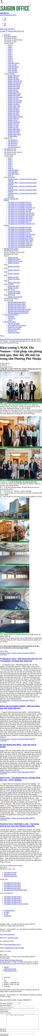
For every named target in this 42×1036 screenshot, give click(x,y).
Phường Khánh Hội (14, 122)
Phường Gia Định (13, 92)
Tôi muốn (3, 1003)
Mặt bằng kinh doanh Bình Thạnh (18, 311)
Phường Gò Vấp (13, 127)
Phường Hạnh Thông (14, 134)
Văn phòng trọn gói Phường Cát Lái (19, 232)
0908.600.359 (9, 948)
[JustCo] (25, 191)
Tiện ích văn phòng (10, 322)
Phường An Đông (13, 125)
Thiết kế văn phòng (14, 332)
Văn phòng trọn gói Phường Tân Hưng (20, 220)
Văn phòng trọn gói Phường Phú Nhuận (20, 216)
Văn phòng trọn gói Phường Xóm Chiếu (20, 241)
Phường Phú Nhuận (14, 84)
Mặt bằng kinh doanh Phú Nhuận (18, 313)
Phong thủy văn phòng (15, 327)
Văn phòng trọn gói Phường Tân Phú (19, 211)
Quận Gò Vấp (12, 65)
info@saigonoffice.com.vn (12, 944)
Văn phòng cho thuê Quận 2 (12, 898)
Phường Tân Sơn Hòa (14, 83)
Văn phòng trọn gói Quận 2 (12, 884)
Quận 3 (10, 49)
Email (2, 1009)
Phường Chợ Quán (14, 133)
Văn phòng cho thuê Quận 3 (12, 900)
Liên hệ (10, 320)
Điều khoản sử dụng (10, 970)
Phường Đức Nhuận (14, 95)
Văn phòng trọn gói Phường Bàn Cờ (19, 222)
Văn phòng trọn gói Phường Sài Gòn (19, 202)
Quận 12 (10, 175)
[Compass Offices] (25, 195)
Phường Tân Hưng (14, 115)
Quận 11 (10, 61)
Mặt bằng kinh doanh (10, 876)
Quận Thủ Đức (12, 70)
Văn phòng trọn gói (10, 149)
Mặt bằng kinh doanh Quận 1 (17, 302)
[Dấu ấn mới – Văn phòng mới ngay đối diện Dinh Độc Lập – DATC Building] (17, 772)
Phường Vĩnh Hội (13, 273)
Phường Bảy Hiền (13, 113)
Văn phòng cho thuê (10, 36)
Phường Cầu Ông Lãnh (15, 97)
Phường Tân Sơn (13, 288)
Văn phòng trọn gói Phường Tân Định (20, 206)
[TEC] (25, 188)
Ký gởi (6, 914)
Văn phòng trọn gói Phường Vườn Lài (20, 243)
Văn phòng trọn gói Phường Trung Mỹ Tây (21, 224)
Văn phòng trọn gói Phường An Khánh (20, 209)
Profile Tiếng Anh (16, 960)
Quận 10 (10, 59)
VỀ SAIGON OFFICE (11, 314)
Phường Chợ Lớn (13, 124)
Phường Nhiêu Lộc (14, 108)
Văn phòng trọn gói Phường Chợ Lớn (19, 247)
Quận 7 (10, 54)
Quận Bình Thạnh (13, 63)
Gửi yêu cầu (4, 1035)
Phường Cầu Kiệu (13, 104)
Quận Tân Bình (12, 72)
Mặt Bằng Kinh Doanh (11, 248)
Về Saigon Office (9, 910)
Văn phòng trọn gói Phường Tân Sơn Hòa (21, 213)
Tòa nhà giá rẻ (12, 145)
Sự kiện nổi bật (23, 339)
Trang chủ (7, 34)
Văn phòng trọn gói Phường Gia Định (19, 229)
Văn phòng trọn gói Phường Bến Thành (20, 218)
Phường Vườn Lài (13, 118)
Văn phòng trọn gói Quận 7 (12, 888)
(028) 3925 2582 (13, 938)
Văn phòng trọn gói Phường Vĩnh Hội (19, 236)
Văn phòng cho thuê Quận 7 (12, 902)
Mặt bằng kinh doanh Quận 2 (17, 304)
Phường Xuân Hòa (14, 75)
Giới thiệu (11, 316)
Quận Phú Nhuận (13, 67)
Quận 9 (10, 58)
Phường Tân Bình (13, 109)
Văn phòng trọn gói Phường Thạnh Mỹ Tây (21, 207)
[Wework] (25, 184)
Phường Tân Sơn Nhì (14, 102)
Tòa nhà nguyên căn (14, 147)
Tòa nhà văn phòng (14, 323)
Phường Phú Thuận (14, 131)
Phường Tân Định (13, 79)
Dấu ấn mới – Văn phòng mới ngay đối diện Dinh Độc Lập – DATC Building (20, 779)
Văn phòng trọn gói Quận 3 (12, 886)
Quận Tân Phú (12, 68)
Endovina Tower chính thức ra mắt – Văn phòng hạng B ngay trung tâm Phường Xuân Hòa (19, 825)
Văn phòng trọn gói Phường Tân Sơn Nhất (21, 215)
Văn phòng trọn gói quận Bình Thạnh (15, 890)
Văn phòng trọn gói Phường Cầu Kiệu (20, 227)
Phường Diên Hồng (14, 129)
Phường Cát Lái (13, 120)
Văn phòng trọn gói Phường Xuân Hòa (20, 204)
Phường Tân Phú (13, 99)
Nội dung (3, 1029)
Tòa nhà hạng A (13, 140)
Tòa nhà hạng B (13, 141)
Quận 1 (10, 45)
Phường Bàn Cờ (13, 90)
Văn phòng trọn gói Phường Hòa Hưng (20, 231)
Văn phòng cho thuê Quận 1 (12, 896)
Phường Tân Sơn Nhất (15, 100)
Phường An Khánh (14, 88)
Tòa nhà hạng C (13, 143)
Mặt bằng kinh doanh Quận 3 (17, 306)
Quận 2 (10, 47)
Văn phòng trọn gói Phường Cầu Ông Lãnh (21, 234)
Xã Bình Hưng (12, 136)
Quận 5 (10, 52)
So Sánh (6, 912)
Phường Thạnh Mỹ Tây (15, 81)
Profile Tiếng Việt (5, 960)
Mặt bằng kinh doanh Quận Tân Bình (19, 309)
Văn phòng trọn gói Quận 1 (12, 883)
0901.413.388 (19, 948)
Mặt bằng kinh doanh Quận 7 (17, 307)
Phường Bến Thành (14, 86)
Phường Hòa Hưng (14, 111)
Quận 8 (10, 56)
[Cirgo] (25, 181)
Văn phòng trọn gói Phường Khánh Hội (20, 245)
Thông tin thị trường (14, 329)
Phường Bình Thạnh (14, 93)
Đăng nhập (3, 29)
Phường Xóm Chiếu (14, 106)
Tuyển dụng (11, 318)
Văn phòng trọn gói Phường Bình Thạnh (20, 240)
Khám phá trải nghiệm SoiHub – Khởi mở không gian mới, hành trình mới (20, 707)
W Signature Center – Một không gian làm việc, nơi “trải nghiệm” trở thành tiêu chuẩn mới (21, 660)
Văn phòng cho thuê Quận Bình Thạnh (16, 904)
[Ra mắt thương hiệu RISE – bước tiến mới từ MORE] (17, 739)
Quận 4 (10, 51)
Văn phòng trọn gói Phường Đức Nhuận (20, 238)
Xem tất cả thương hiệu (11, 199)
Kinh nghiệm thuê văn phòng (17, 325)
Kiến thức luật (12, 331)
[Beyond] (11, 197)
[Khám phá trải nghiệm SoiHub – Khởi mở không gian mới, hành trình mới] (17, 700)
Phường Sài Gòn (13, 77)
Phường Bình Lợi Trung (15, 117)
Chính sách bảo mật (10, 969)
